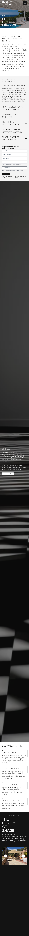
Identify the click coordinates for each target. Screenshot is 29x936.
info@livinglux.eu (18, 177)
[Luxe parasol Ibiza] (14, 856)
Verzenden (6, 174)
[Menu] (25, 3)
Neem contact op (8, 473)
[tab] (14, 108)
